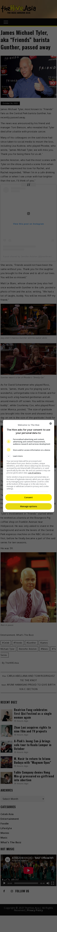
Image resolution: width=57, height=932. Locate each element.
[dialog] (28, 466)
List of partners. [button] (34, 473)
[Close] (50, 423)
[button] (29, 456)
